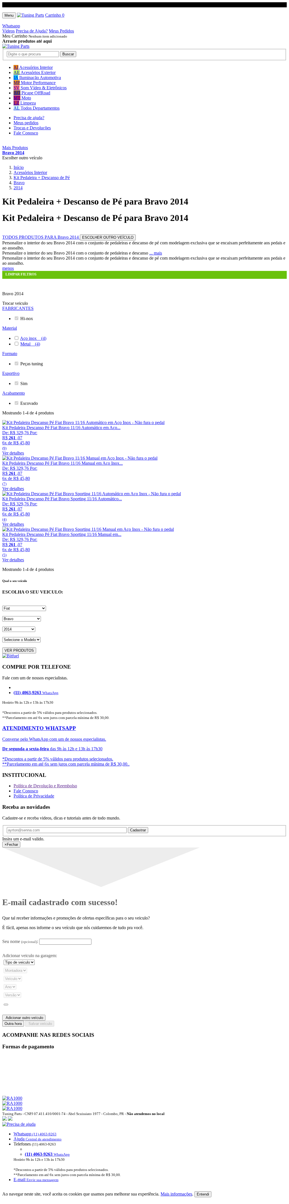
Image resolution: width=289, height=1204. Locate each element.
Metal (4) (30, 344)
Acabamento (13, 393)
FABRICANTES (18, 308)
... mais (155, 253)
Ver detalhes (13, 453)
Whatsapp (11, 25)
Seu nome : (20, 941)
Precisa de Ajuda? (32, 31)
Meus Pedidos (61, 31)
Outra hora (13, 1024)
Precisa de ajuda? (29, 117)
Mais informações (176, 1194)
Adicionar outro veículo (24, 1018)
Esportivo (10, 373)
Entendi (203, 1194)
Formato (9, 353)
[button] (144, 1152)
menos (8, 268)
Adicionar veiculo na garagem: (29, 955)
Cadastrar (138, 830)
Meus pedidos (26, 122)
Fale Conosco (26, 133)
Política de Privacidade (34, 796)
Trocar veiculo (15, 303)
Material (9, 328)
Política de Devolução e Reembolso (45, 785)
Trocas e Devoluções (32, 127)
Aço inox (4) (33, 338)
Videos (8, 31)
